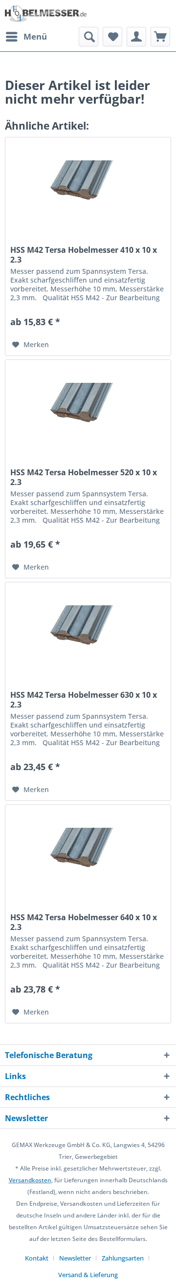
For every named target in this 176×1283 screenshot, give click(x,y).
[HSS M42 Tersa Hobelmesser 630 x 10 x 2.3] (88, 631)
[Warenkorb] (160, 36)
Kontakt (36, 1258)
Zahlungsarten (123, 1258)
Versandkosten (30, 1180)
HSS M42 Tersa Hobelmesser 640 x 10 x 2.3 (83, 922)
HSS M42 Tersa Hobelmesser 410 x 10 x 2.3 (83, 255)
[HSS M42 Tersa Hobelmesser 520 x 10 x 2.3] (88, 409)
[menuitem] (26, 36)
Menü (35, 36)
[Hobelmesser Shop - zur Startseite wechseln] (46, 13)
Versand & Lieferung (88, 1274)
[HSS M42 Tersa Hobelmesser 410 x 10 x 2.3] (88, 186)
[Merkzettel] (112, 36)
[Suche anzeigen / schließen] (88, 36)
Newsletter (75, 1258)
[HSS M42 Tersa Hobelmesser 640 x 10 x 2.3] (88, 854)
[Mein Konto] (136, 36)
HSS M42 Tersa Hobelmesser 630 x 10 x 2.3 (83, 699)
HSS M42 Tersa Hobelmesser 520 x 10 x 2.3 (83, 477)
